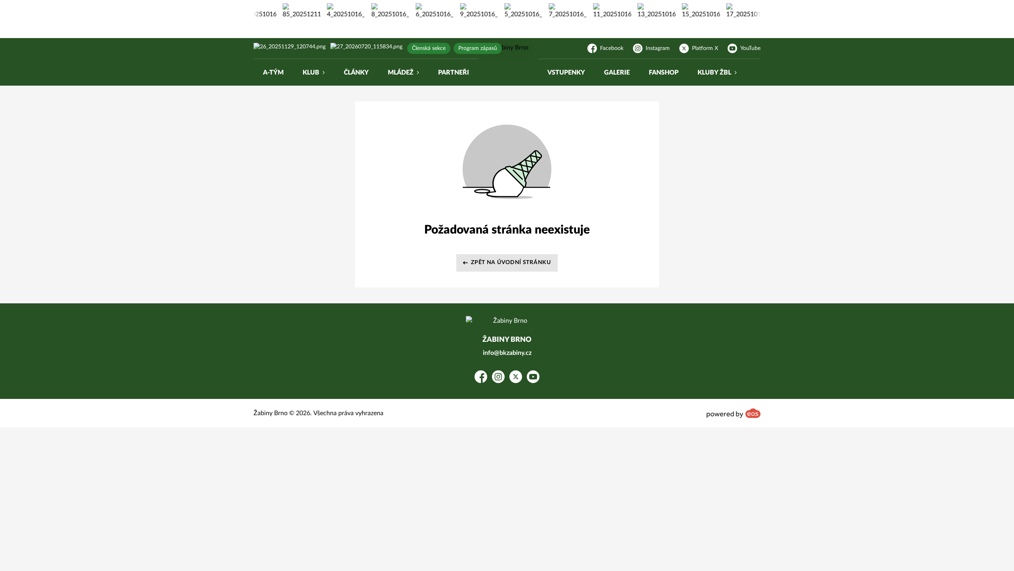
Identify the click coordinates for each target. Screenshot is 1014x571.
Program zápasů (477, 48)
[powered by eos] (733, 413)
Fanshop (664, 72)
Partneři (453, 72)
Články (356, 72)
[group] (292, 11)
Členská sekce (429, 48)
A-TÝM (273, 72)
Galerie (617, 72)
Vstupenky (566, 72)
